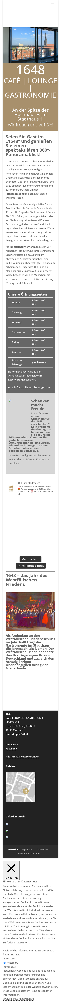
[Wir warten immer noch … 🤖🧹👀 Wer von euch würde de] (42, 505)
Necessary (12, 962)
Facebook (11, 748)
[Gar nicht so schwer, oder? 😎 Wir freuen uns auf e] (42, 533)
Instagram (12, 744)
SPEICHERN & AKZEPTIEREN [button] (18, 998)
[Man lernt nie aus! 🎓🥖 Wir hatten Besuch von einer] (42, 547)
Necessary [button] (9, 958)
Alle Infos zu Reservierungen (22, 756)
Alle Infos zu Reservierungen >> (29, 387)
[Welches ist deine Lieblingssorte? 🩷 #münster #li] (18, 533)
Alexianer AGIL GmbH (29, 853)
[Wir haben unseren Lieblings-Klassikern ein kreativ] (18, 519)
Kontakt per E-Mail (17, 734)
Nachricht (15, 705)
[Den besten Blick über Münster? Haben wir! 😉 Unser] (18, 505)
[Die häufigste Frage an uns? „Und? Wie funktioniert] (18, 547)
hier (17, 954)
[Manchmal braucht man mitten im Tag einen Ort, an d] (42, 519)
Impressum (27, 849)
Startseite (13, 849)
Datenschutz (43, 849)
